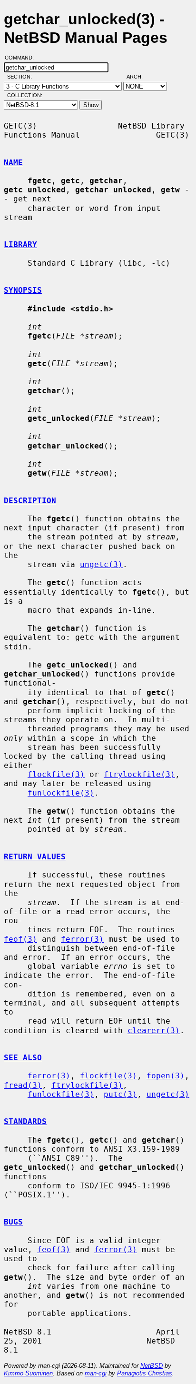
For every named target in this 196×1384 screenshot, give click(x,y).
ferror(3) (82, 939)
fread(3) (23, 1085)
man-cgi (96, 1373)
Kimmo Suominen (28, 1373)
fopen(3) (166, 1075)
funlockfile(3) (61, 792)
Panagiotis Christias (144, 1373)
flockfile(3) (56, 774)
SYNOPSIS (23, 290)
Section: (21, 77)
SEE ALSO (23, 1057)
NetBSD (151, 1365)
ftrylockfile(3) (139, 774)
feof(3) (20, 939)
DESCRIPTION (30, 500)
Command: (22, 57)
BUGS (13, 1221)
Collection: (24, 95)
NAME (13, 162)
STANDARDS (25, 1121)
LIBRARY (20, 244)
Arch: (139, 77)
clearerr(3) (153, 1030)
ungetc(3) (101, 564)
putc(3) (120, 1094)
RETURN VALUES (35, 856)
